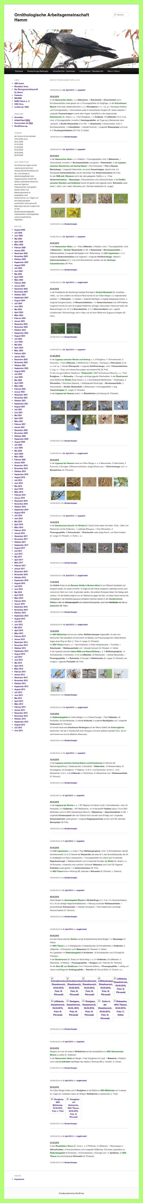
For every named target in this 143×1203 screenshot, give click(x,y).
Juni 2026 (18, 235)
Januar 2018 (19, 533)
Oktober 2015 (20, 612)
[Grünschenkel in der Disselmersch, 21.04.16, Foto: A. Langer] (89, 410)
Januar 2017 (19, 568)
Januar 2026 (19, 250)
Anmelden (18, 117)
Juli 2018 (18, 515)
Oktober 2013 (20, 683)
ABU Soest (19, 83)
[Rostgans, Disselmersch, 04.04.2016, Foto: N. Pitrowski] (89, 1014)
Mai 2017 (18, 556)
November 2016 (21, 574)
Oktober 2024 (20, 294)
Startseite (19, 71)
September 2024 (21, 297)
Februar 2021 (20, 424)
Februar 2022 (20, 388)
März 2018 (18, 527)
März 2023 (18, 350)
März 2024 (18, 315)
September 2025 (21, 262)
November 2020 (21, 433)
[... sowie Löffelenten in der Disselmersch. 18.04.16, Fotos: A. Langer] (121, 553)
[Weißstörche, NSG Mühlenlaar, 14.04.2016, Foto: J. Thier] (121, 678)
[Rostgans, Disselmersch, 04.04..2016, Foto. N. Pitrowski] (73, 1014)
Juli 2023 (18, 338)
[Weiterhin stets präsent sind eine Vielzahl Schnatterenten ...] (105, 553)
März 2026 (18, 244)
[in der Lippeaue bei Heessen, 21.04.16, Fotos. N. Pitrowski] (121, 424)
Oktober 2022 (20, 365)
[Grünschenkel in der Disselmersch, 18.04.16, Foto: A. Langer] (58, 553)
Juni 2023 (18, 341)
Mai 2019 (18, 486)
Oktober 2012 (20, 718)
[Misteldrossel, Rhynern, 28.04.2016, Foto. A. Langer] (121, 203)
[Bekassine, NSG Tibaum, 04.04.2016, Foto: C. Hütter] (121, 1014)
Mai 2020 (18, 450)
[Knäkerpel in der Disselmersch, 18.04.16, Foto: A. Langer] (89, 553)
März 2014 (18, 668)
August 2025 (19, 265)
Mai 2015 (18, 627)
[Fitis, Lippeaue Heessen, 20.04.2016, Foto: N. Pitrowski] (121, 486)
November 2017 (21, 539)
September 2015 (21, 615)
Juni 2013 (18, 695)
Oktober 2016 (20, 577)
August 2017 (19, 548)
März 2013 (18, 704)
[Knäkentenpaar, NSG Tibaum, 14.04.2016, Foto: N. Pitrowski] (89, 678)
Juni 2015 (18, 624)
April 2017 (18, 559)
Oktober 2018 (20, 506)
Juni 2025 (18, 271)
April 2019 (18, 489)
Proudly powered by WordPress (71, 1193)
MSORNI (18, 98)
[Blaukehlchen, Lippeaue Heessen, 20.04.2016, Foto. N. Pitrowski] (74, 486)
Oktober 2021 (20, 400)
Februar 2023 (20, 353)
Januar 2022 (19, 391)
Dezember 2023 (21, 324)
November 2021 (21, 397)
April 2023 (18, 347)
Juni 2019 (18, 483)
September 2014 (21, 651)
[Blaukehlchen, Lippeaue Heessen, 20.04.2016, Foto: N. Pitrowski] (58, 486)
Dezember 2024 (21, 288)
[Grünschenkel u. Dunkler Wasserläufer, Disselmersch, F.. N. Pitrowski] (58, 424)
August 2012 (19, 724)
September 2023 (21, 333)
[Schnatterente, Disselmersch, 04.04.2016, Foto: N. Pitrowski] (89, 994)
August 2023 (19, 335)
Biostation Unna (21, 86)
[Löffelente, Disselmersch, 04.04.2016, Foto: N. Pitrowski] (121, 992)
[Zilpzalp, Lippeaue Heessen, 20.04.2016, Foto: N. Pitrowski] (58, 500)
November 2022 (21, 362)
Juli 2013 (18, 692)
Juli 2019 (18, 480)
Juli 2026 (18, 232)
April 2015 (18, 630)
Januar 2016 (19, 603)
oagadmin (81, 90)
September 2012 (21, 721)
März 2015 (18, 633)
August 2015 (19, 618)
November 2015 (21, 609)
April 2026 (18, 241)
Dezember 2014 (21, 642)
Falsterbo (18, 95)
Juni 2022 (18, 377)
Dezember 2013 (21, 677)
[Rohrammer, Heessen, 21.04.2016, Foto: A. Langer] (89, 424)
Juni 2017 (18, 553)
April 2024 (18, 312)
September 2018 (21, 509)
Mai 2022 (18, 380)
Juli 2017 (18, 550)
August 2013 (19, 689)
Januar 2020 (19, 462)
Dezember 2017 (21, 536)
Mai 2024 (18, 309)
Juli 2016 (18, 586)
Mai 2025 (18, 274)
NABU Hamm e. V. (22, 101)
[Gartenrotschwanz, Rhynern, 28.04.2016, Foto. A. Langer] (58, 203)
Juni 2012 (18, 730)
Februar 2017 (20, 565)
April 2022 (18, 383)
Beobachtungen (71, 136)
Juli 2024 (18, 303)
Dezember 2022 (21, 359)
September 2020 (21, 439)
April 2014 (18, 665)
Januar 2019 (19, 498)
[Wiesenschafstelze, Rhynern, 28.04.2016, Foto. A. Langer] (74, 217)
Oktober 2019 (20, 471)
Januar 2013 (19, 710)
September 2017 (21, 545)
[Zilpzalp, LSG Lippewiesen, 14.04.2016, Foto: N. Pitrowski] (58, 678)
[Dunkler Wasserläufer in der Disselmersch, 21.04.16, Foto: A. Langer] (58, 410)
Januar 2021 (19, 427)
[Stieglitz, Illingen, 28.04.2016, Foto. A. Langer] (58, 217)
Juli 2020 (18, 444)
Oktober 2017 (20, 542)
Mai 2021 (18, 415)
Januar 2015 (19, 639)
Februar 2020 (20, 459)
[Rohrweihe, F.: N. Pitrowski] (74, 430)
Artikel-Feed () (22, 120)
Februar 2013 (20, 707)
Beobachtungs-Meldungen (37, 71)
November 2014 (21, 645)
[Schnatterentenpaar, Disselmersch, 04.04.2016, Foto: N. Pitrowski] (58, 994)
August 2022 (19, 371)
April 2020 (18, 453)
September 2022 (21, 368)
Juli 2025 (18, 268)
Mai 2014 (18, 662)
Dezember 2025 (21, 253)
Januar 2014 (19, 674)
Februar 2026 (20, 247)
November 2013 (21, 680)
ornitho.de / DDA (21, 107)
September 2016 (21, 580)
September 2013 (21, 686)
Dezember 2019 (21, 465)
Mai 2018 (18, 521)
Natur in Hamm (114, 71)
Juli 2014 (18, 656)
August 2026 (19, 229)
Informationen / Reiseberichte (91, 71)
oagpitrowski (83, 282)
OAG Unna (18, 104)
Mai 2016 (18, 592)
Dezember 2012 (21, 713)
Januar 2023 (19, 356)
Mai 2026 (18, 238)
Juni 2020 (18, 447)
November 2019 (21, 468)
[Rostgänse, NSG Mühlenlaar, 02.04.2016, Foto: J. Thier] (58, 1111)
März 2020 (18, 456)
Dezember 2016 (21, 571)
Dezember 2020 (21, 430)
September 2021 (21, 403)
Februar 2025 (20, 282)
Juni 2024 (18, 306)
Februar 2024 (20, 318)
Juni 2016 (18, 589)
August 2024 (19, 300)
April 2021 (18, 418)
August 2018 (19, 512)
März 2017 (18, 562)
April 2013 (18, 701)
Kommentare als (23, 123)
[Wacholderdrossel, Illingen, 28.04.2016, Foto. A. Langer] (105, 203)
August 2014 (19, 654)
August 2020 (19, 441)
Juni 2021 (18, 412)
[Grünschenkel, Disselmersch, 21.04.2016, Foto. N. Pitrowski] (121, 410)
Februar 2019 (20, 494)
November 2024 (21, 291)
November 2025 (21, 256)
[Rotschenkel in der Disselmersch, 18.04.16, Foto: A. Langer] (74, 553)
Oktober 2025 (20, 259)
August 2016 (19, 583)
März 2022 (18, 386)
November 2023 (21, 327)
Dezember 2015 (21, 606)
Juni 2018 (18, 518)
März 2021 (18, 421)
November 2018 (21, 503)
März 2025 (18, 279)
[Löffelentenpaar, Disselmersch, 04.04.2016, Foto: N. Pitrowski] (106, 994)
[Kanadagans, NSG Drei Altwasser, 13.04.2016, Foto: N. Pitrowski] (105, 678)
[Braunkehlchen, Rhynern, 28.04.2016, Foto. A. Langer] (74, 203)
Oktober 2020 (20, 436)
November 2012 (21, 715)
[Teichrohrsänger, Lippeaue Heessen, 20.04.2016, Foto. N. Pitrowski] (89, 486)
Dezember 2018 (21, 500)
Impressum (19, 1179)
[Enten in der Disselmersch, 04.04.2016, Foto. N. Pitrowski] (105, 1018)
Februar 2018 (20, 530)
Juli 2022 (18, 374)
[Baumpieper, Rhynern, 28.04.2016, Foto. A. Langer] (89, 203)
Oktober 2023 (20, 329)
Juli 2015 (18, 621)
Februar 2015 (20, 636)
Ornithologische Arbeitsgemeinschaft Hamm (51, 17)
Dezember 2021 (21, 394)
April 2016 (18, 595)
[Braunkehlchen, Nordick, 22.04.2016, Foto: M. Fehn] (58, 333)
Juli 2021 (18, 409)
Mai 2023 (18, 344)
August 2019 (19, 477)
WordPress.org (20, 126)
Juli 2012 (18, 727)
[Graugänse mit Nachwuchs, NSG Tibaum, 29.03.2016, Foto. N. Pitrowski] (73, 1117)
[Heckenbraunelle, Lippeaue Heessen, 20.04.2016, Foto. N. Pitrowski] (74, 500)
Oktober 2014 (20, 648)
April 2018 (18, 524)
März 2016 (18, 598)
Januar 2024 (19, 321)
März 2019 (18, 492)
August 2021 (19, 406)
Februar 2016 (20, 601)
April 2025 (18, 277)
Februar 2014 (20, 671)
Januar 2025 (19, 285)
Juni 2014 (18, 659)
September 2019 (21, 474)
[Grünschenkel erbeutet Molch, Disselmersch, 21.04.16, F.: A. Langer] (105, 410)
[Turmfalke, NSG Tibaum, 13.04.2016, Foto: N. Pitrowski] (74, 678)
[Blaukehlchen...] (105, 424)
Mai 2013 (18, 698)
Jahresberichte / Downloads (64, 71)
